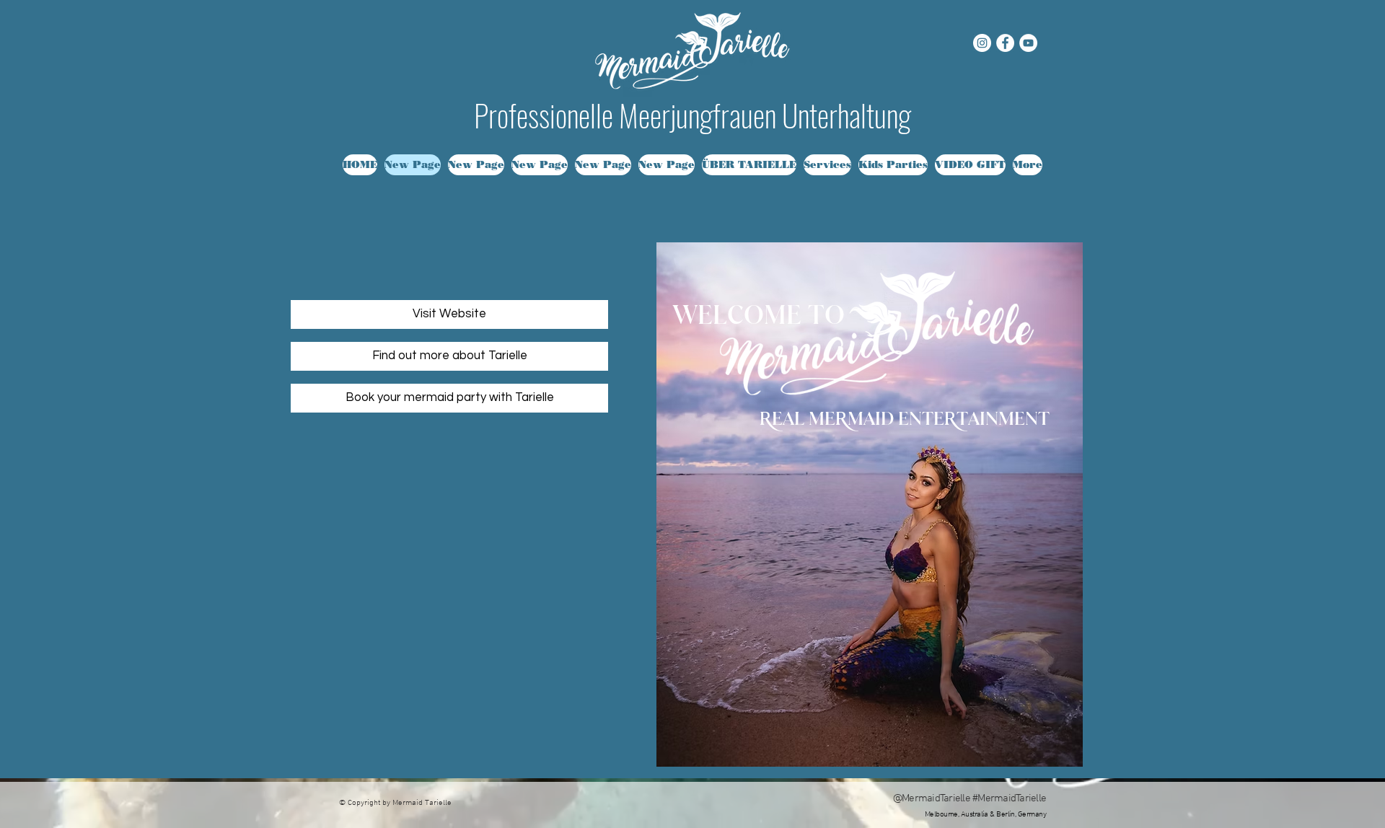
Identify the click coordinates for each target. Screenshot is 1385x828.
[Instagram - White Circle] (982, 43)
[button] (827, 164)
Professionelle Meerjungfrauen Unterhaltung (692, 114)
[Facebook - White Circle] (1005, 43)
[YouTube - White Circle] (1028, 43)
